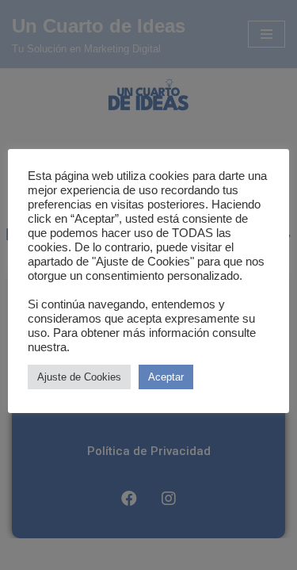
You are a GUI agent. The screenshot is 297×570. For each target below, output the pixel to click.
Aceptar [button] (166, 377)
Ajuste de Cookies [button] (79, 377)
